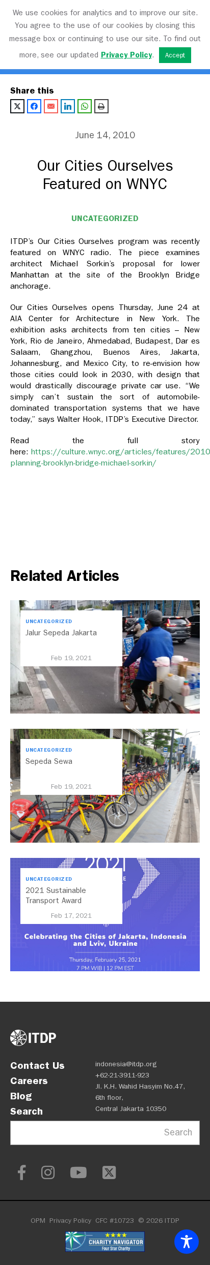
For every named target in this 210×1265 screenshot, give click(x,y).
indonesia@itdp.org (126, 1064)
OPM (38, 1220)
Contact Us (37, 1065)
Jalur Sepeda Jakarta (61, 632)
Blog (21, 1096)
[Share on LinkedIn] (68, 106)
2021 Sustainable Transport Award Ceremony (55, 900)
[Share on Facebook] (34, 106)
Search (26, 1111)
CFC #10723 (114, 1220)
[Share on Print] (101, 106)
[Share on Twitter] (17, 106)
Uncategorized (105, 218)
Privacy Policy (70, 1220)
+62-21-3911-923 (122, 1075)
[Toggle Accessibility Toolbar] (186, 1241)
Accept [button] (175, 55)
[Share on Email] (51, 106)
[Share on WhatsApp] (84, 106)
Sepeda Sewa (48, 761)
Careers (29, 1080)
